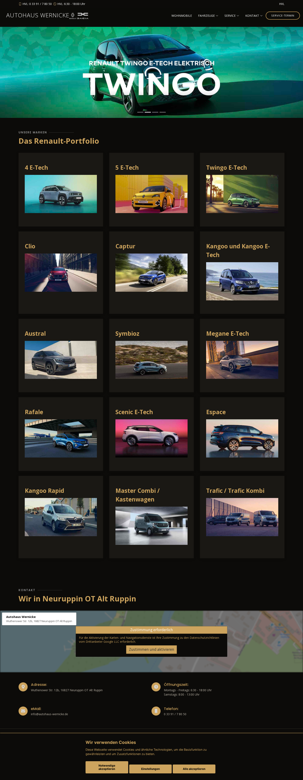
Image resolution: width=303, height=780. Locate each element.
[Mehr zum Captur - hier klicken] (151, 272)
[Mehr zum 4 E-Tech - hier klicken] (61, 193)
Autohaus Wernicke (37, 15)
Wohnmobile (181, 16)
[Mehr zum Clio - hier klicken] (61, 272)
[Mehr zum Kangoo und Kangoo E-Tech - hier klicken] (242, 281)
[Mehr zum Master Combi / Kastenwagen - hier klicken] (151, 525)
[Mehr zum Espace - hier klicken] (242, 438)
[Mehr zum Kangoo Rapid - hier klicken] (61, 517)
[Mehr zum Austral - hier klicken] (61, 359)
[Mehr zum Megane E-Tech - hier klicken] (242, 359)
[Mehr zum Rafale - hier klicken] (61, 438)
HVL (281, 4)
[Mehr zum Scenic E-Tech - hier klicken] (151, 438)
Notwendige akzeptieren (107, 767)
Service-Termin (282, 15)
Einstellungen (150, 769)
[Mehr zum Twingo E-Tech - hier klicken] (242, 193)
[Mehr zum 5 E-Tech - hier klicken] (151, 193)
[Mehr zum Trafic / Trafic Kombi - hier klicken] (242, 517)
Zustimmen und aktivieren (151, 649)
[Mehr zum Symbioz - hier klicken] (151, 359)
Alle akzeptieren (194, 769)
